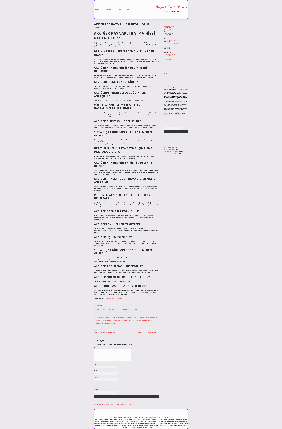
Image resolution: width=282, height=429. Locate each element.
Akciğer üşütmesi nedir (128, 314)
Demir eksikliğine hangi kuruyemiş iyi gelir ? (172, 33)
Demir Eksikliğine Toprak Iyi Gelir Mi (147, 332)
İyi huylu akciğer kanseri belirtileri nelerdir (103, 320)
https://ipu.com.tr (112, 404)
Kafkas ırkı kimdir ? (167, 47)
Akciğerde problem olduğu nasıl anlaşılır (103, 317)
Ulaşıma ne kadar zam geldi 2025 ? (171, 43)
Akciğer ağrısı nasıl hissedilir (100, 309)
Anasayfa (97, 9)
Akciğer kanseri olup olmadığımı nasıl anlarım (131, 309)
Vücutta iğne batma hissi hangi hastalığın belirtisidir (105, 323)
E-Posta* (96, 370)
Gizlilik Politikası (108, 9)
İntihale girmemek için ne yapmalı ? (171, 29)
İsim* (95, 364)
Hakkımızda (129, 9)
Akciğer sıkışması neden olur (115, 314)
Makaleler (99, 305)
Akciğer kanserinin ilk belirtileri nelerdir (122, 312)
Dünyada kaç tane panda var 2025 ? (171, 40)
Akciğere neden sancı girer (118, 317)
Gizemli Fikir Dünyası (172, 7)
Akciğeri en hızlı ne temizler (131, 317)
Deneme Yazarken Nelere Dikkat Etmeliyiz (172, 156)
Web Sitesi (96, 377)
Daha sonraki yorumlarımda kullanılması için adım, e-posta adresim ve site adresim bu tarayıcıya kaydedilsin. (115, 386)
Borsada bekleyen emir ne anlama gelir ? (172, 50)
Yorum (95, 347)
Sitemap (129, 404)
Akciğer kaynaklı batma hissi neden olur (140, 312)
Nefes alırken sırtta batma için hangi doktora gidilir (124, 320)
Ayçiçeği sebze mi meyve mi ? (170, 26)
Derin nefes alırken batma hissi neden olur (148, 317)
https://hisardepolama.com (101, 404)
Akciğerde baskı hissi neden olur (141, 314)
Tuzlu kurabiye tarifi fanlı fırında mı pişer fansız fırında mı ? (175, 57)
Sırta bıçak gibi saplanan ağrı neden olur (144, 320)
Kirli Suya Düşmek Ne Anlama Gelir (105, 332)
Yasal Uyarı (119, 9)
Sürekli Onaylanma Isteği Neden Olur (171, 151)
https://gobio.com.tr (121, 404)
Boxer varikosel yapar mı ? (169, 36)
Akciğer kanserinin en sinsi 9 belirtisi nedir (103, 312)
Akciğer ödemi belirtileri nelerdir (101, 314)
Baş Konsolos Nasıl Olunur (169, 147)
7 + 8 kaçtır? (96, 389)
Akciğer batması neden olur (114, 309)
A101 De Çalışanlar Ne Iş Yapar (113, 298)
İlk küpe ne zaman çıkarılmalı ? (170, 54)
